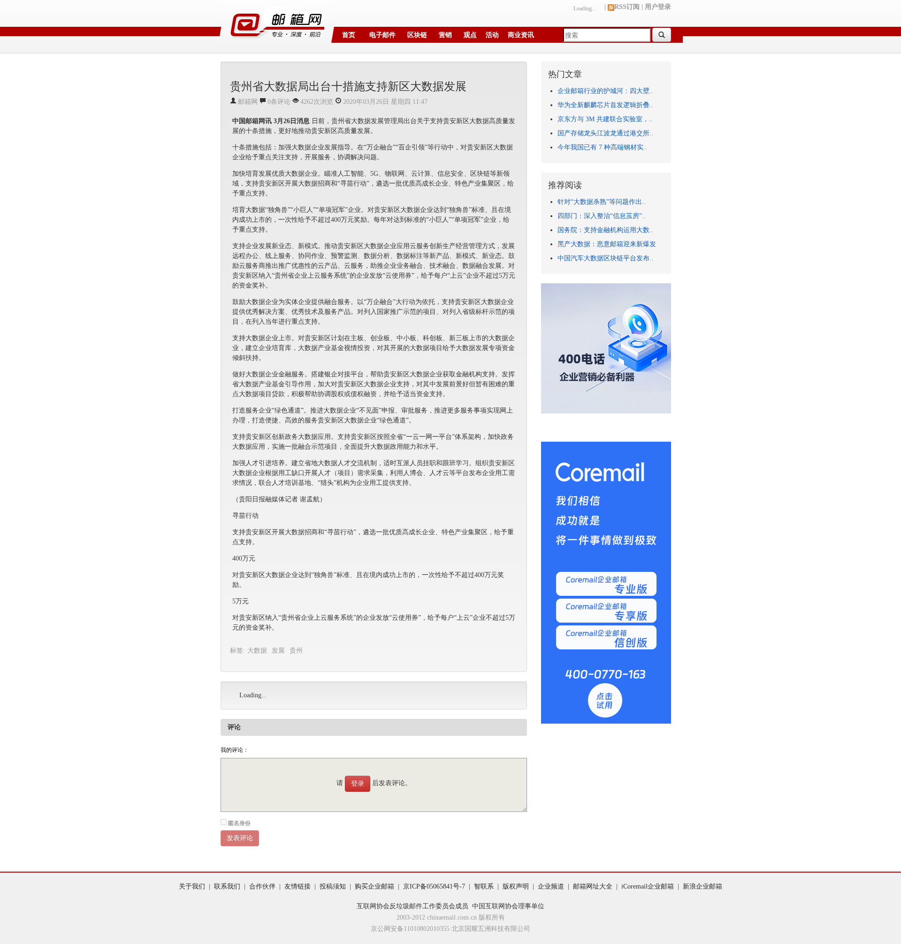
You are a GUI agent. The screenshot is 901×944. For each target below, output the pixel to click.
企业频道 (551, 886)
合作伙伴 (262, 886)
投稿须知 (333, 886)
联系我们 (227, 886)
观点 (470, 35)
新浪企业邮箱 (702, 886)
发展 (278, 650)
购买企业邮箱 (374, 886)
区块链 (417, 35)
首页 (348, 35)
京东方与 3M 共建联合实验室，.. (605, 119)
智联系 (484, 886)
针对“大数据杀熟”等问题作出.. (601, 201)
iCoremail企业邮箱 (647, 886)
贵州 (296, 650)
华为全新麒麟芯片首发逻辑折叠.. (605, 105)
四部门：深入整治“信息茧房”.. (601, 215)
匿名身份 (239, 823)
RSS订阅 (627, 6)
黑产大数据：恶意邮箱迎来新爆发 (606, 244)
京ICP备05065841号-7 (434, 886)
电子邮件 (382, 35)
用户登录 (658, 6)
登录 (357, 783)
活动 (492, 35)
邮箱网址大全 (592, 886)
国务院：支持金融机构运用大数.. (605, 230)
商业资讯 (521, 35)
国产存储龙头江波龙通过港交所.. (605, 133)
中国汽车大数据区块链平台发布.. (605, 258)
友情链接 (297, 886)
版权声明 (516, 886)
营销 (445, 35)
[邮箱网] (276, 21)
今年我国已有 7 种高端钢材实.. (602, 147)
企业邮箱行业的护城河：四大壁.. (605, 90)
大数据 (257, 650)
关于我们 (192, 886)
